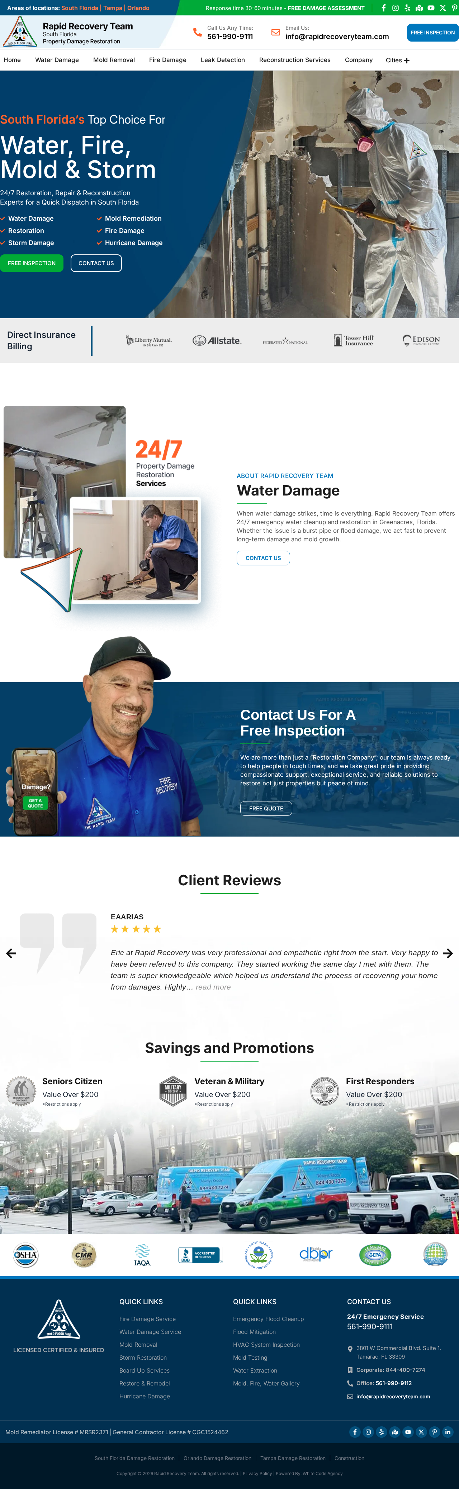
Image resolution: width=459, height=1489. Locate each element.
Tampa (112, 7)
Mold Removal (114, 59)
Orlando (138, 7)
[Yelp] (407, 8)
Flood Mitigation (254, 1331)
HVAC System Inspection (266, 1344)
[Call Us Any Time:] (197, 32)
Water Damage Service (150, 1331)
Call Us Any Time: (230, 27)
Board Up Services (144, 1370)
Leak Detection (223, 59)
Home (12, 59)
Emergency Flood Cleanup (268, 1318)
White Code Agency (323, 1473)
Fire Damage (167, 59)
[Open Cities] (407, 60)
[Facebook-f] (383, 8)
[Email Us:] (275, 32)
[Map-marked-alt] (419, 8)
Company (359, 59)
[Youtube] (431, 8)
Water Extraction (255, 1370)
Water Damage (57, 59)
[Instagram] (395, 8)
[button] (11, 953)
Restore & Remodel (144, 1383)
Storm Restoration (143, 1357)
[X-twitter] (443, 8)
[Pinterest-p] (454, 8)
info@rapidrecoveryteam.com (337, 36)
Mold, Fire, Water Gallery (266, 1383)
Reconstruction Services (295, 59)
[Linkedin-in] (448, 1432)
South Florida (79, 7)
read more (213, 987)
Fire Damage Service (147, 1318)
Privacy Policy (257, 1473)
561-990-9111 (230, 36)
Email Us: (297, 27)
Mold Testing (250, 1357)
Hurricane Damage (144, 1396)
